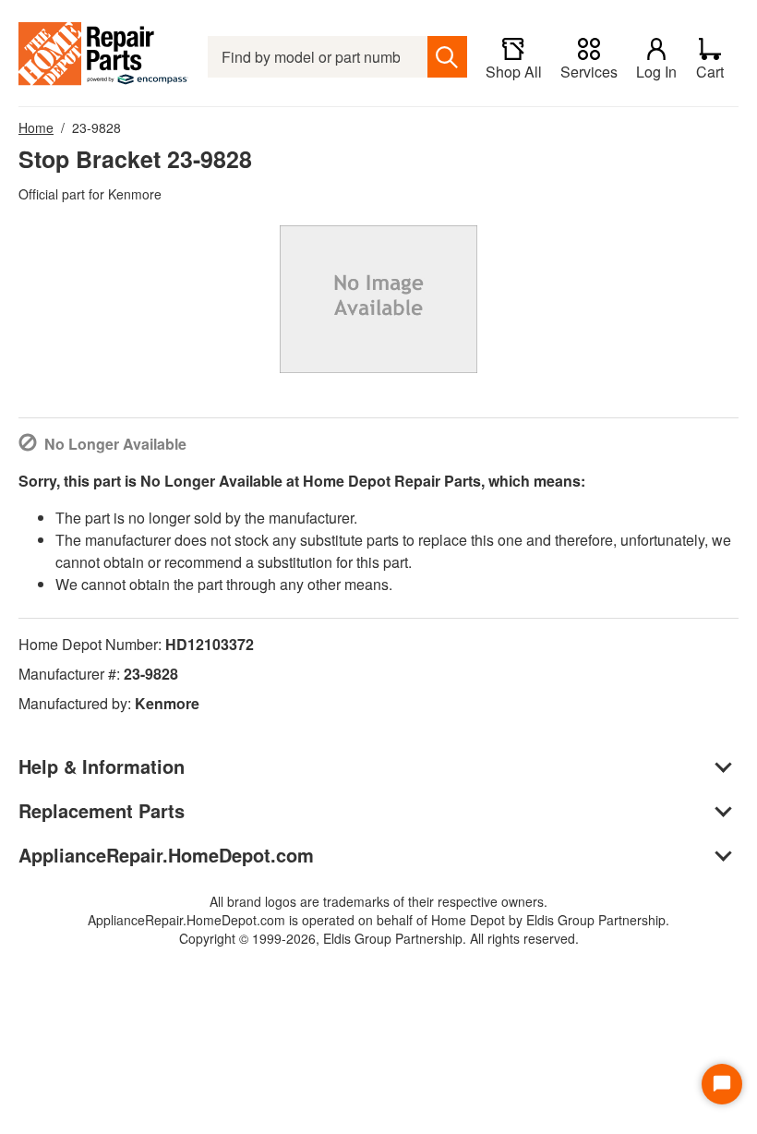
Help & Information (101, 766)
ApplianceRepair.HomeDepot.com (166, 854)
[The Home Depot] (103, 56)
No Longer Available (115, 443)
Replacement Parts (101, 810)
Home (36, 127)
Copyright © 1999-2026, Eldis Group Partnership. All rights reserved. (379, 938)
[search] (447, 57)
